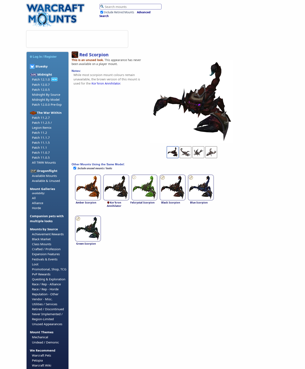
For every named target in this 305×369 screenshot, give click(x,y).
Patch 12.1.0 (41, 79)
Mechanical (40, 337)
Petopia (37, 360)
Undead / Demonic (45, 342)
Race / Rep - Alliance (46, 284)
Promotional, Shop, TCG (49, 269)
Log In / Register (45, 56)
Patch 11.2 (39, 132)
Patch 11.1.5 (41, 142)
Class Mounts (41, 244)
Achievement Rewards (48, 234)
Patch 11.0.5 (41, 157)
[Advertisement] (77, 39)
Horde (36, 208)
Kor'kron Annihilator (106, 83)
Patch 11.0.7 (41, 152)
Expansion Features (46, 254)
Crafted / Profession (46, 249)
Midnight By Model (46, 99)
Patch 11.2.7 (41, 117)
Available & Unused (46, 181)
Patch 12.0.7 (41, 84)
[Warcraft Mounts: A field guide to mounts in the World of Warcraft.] (56, 27)
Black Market (41, 239)
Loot (35, 264)
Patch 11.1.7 (41, 137)
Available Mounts (44, 176)
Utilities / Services (44, 304)
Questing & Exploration (48, 279)
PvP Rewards (41, 274)
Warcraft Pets (41, 355)
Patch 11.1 (39, 147)
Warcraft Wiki (41, 365)
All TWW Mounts (44, 162)
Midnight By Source (46, 94)
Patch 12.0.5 (41, 89)
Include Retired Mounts (119, 12)
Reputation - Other (45, 294)
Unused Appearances (47, 324)
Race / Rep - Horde (45, 289)
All (34, 198)
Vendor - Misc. (42, 299)
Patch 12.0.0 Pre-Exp (47, 104)
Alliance (37, 203)
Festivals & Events (44, 259)
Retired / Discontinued (48, 309)
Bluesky (41, 66)
